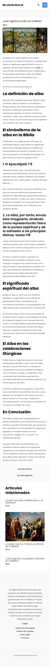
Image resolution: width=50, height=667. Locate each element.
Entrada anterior (25, 469)
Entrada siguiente (25, 475)
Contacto (25, 638)
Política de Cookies (25, 631)
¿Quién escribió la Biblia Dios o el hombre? (24, 501)
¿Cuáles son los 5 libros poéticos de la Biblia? (24, 545)
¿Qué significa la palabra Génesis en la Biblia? (24, 559)
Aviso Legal (25, 634)
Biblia (5, 25)
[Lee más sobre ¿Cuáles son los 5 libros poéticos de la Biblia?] (25, 526)
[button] (38, 5)
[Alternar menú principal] (45, 5)
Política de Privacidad (25, 628)
